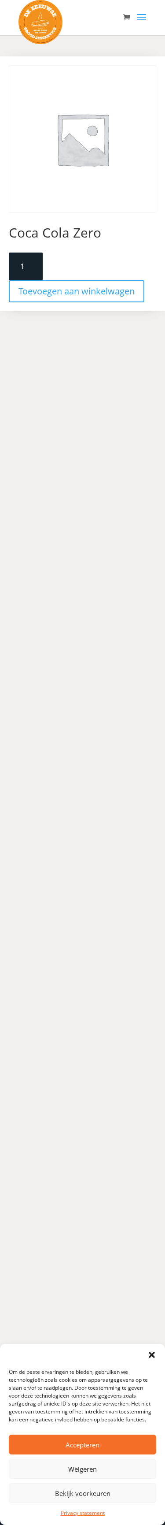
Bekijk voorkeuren (82, 1493)
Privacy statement (83, 1513)
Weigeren (82, 1469)
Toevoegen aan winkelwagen (76, 291)
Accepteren (82, 1444)
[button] (151, 1354)
